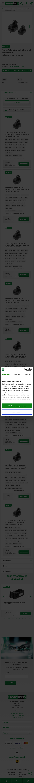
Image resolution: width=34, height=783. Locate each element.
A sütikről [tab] (28, 374)
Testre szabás (16, 412)
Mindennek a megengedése (17, 406)
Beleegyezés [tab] (6, 374)
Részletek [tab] (17, 374)
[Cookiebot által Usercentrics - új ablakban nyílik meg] (24, 369)
